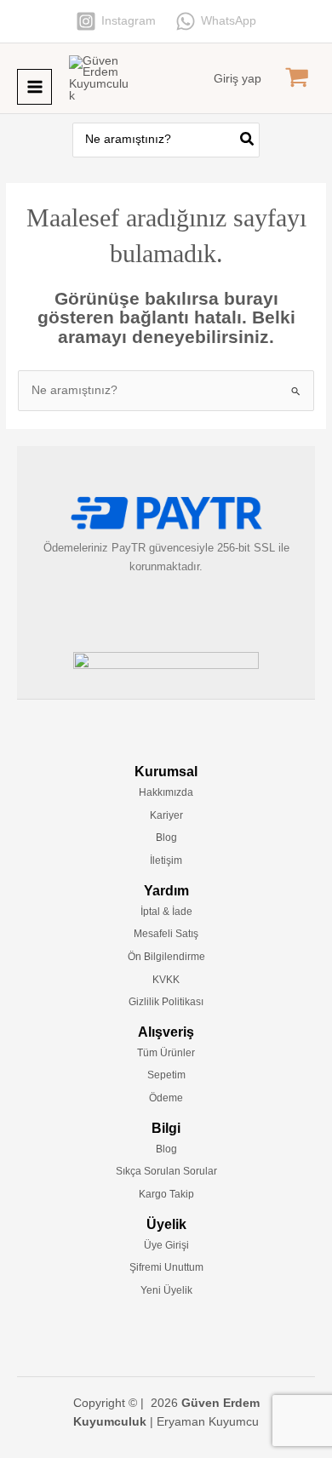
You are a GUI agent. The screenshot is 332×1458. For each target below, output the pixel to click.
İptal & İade (166, 912)
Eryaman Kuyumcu (208, 1421)
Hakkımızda (166, 792)
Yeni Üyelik (166, 1290)
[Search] (248, 140)
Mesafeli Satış (166, 934)
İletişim (166, 860)
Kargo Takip (166, 1194)
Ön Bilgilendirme (166, 957)
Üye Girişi (166, 1245)
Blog (166, 837)
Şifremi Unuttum (166, 1267)
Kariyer (166, 815)
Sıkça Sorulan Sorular (166, 1171)
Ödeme (166, 1098)
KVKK (166, 980)
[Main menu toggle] (34, 86)
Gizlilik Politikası (166, 1002)
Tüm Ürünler (166, 1053)
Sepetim (166, 1075)
